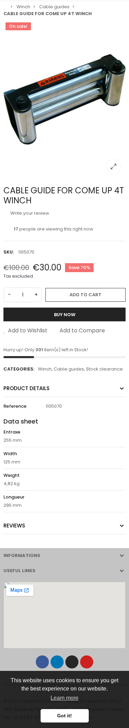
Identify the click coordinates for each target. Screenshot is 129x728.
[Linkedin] (57, 661)
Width (10, 453)
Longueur (13, 497)
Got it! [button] (64, 715)
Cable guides (69, 369)
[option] (64, 99)
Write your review (29, 213)
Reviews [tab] (14, 525)
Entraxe (11, 432)
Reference (14, 406)
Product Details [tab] (26, 388)
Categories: (18, 369)
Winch (45, 369)
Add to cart (85, 294)
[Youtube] (86, 661)
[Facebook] (42, 661)
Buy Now (64, 314)
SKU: (8, 252)
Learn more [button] (64, 698)
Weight (11, 475)
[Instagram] (71, 661)
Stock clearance (104, 369)
